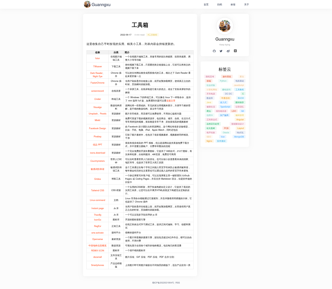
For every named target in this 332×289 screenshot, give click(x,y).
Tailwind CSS (97, 190)
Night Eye (97, 76)
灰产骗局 (224, 115)
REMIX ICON (97, 250)
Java (209, 102)
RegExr (97, 226)
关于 (246, 4)
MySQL (240, 132)
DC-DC (228, 93)
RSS (178, 282)
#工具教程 (152, 34)
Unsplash (93, 113)
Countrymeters (97, 160)
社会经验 (211, 85)
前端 (209, 80)
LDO (234, 110)
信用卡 (210, 115)
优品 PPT (97, 144)
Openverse (97, 239)
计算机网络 (212, 89)
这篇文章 (170, 100)
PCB (226, 128)
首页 (206, 4)
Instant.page (97, 208)
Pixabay (97, 136)
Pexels (103, 113)
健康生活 (211, 106)
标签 (233, 4)
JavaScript (239, 85)
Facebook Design (97, 128)
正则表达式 (212, 119)
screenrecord (97, 90)
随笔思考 (210, 76)
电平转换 (211, 132)
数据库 (210, 97)
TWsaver (97, 66)
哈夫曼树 (211, 128)
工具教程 (240, 89)
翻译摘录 (240, 102)
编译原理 (240, 115)
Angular (240, 119)
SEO (209, 136)
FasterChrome (97, 82)
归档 (219, 4)
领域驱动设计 (237, 123)
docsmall (97, 256)
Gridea (97, 178)
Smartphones (97, 265)
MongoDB (239, 136)
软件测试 (221, 140)
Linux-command (97, 200)
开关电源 (211, 93)
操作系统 (227, 76)
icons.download (97, 152)
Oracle (226, 132)
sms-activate (97, 232)
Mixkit (97, 120)
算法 (242, 76)
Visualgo (97, 107)
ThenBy (97, 214)
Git (242, 110)
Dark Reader (96, 73)
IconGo (97, 219)
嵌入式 (223, 102)
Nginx (209, 140)
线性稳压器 (221, 110)
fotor (97, 58)
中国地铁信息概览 (98, 245)
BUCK (241, 97)
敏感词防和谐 (97, 169)
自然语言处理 (213, 123)
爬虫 (209, 110)
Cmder (97, 99)
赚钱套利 (226, 89)
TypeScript (225, 106)
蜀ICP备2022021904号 (163, 282)
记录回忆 (240, 106)
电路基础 (240, 80)
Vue (223, 136)
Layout (240, 128)
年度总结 (225, 97)
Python (223, 80)
